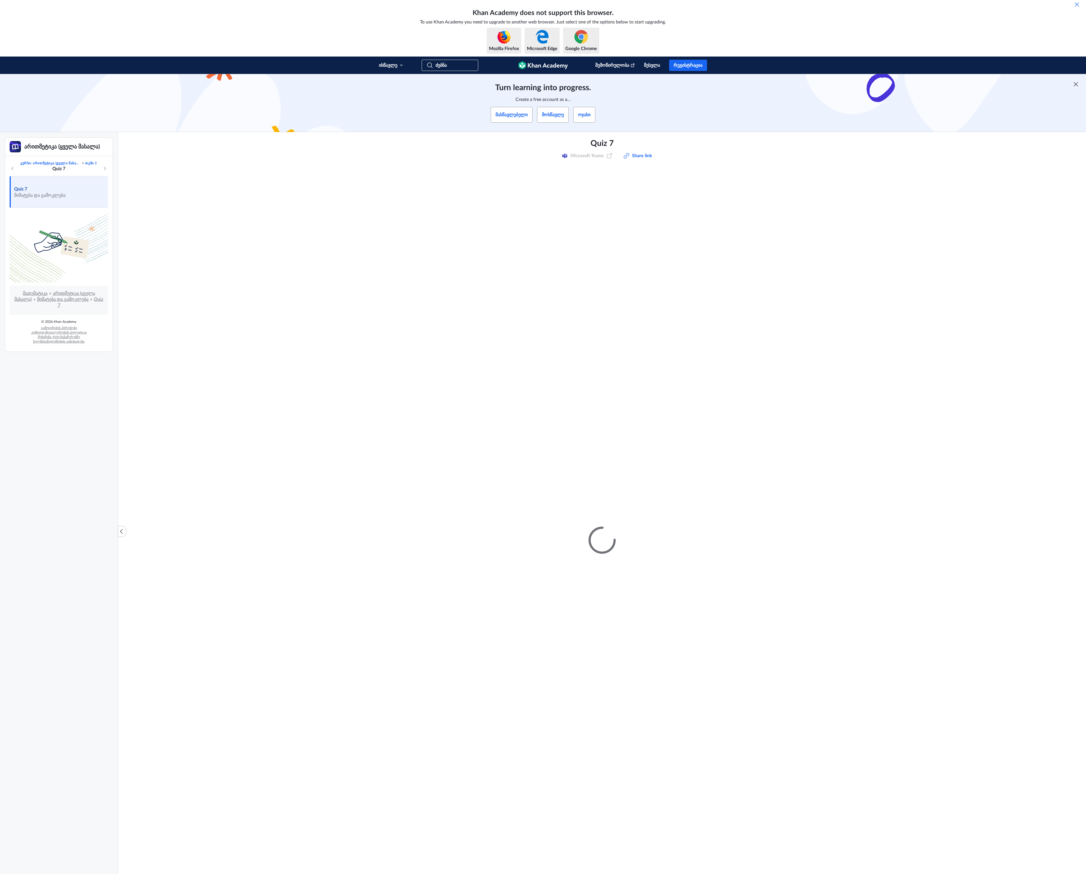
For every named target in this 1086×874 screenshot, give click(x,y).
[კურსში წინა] (12, 168)
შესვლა (652, 65)
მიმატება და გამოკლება (63, 299)
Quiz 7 (20, 189)
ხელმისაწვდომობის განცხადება (59, 341)
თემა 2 (91, 163)
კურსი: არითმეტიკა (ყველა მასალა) (50, 163)
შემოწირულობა (612, 65)
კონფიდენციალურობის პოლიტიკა (59, 332)
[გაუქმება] (1076, 4)
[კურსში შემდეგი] (105, 168)
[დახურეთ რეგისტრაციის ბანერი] (1075, 84)
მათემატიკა (35, 293)
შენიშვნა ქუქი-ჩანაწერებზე (59, 337)
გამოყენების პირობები (59, 328)
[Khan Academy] (543, 65)
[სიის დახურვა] (122, 531)
